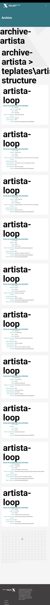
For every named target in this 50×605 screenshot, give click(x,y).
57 (6, 541)
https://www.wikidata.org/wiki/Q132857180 (24, 395)
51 (31, 539)
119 (25, 551)
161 (25, 559)
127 (6, 554)
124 (41, 551)
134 (29, 554)
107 (32, 549)
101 (12, 549)
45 (12, 539)
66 (35, 541)
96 (41, 546)
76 (22, 544)
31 (12, 536)
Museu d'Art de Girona (20, 431)
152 (41, 557)
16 (9, 534)
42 (2, 539)
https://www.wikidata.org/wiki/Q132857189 (24, 121)
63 (25, 541)
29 (6, 536)
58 (9, 541)
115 (12, 551)
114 (9, 551)
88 (15, 546)
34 (22, 536)
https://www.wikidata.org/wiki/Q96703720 (24, 523)
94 (35, 546)
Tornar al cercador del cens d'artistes (15, 105)
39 (38, 536)
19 (19, 534)
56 (2, 541)
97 (45, 546)
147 (25, 557)
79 (32, 544)
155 (6, 559)
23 (32, 534)
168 (3, 562)
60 (15, 541)
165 (38, 559)
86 (9, 546)
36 (28, 536)
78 (28, 544)
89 (19, 546)
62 (22, 541)
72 (9, 544)
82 (41, 544)
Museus (6, 602)
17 (12, 534)
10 (35, 531)
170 (9, 562)
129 (12, 554)
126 (3, 554)
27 (44, 534)
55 (44, 539)
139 (45, 554)
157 (12, 559)
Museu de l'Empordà (19, 114)
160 (22, 559)
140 (3, 557)
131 (19, 554)
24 (35, 534)
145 (19, 557)
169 (6, 562)
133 (25, 554)
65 (32, 541)
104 (22, 549)
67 (38, 541)
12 (41, 531)
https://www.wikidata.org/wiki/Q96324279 (24, 211)
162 (29, 559)
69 (45, 541)
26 (41, 534)
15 (6, 534)
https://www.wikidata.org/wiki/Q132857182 (24, 435)
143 (12, 557)
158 (16, 559)
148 (29, 557)
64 (28, 541)
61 (19, 541)
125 (45, 551)
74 (15, 544)
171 (12, 562)
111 (44, 549)
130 (16, 554)
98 (3, 549)
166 (41, 559)
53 (38, 539)
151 (38, 557)
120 (29, 551)
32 (15, 536)
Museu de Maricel (19, 157)
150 (35, 557)
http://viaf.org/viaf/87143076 (21, 301)
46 (15, 539)
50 (28, 539)
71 (6, 544)
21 (25, 534)
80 (35, 544)
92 (28, 546)
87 (12, 546)
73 (12, 544)
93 (32, 546)
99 (6, 549)
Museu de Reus (33, 471)
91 (25, 546)
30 (9, 536)
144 (16, 557)
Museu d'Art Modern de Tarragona (22, 471)
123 (38, 551)
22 (28, 534)
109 (38, 549)
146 (22, 557)
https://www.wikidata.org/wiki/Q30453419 (24, 300)
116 (15, 551)
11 (38, 531)
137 (38, 554)
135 (32, 554)
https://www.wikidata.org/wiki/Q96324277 (24, 168)
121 (32, 551)
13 (44, 531)
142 (9, 557)
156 (9, 559)
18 (15, 534)
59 (12, 541)
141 (6, 557)
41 (44, 536)
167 (45, 559)
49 (25, 539)
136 (35, 554)
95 (38, 546)
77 (25, 544)
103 (19, 549)
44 (9, 539)
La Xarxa (6, 600)
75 (19, 544)
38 (35, 536)
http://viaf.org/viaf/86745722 (21, 480)
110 (41, 549)
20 (22, 534)
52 (35, 539)
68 (41, 541)
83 (45, 544)
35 (25, 536)
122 (35, 551)
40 (41, 536)
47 (19, 539)
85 (6, 546)
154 (3, 559)
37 (32, 536)
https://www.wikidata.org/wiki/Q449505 (24, 254)
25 (38, 534)
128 (9, 554)
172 (16, 562)
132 (22, 554)
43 (6, 539)
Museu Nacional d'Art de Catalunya (22, 384)
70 (2, 544)
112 (3, 551)
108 (35, 549)
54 (41, 539)
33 (19, 536)
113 (6, 551)
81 (38, 544)
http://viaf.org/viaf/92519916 (21, 256)
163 (32, 559)
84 (3, 546)
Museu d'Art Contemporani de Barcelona (24, 247)
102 (16, 549)
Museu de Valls (41, 471)
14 (2, 534)
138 (41, 554)
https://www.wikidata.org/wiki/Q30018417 (24, 478)
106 (29, 549)
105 (25, 549)
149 (32, 557)
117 (19, 551)
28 (3, 536)
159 (19, 559)
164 (35, 559)
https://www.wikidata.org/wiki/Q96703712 (24, 348)
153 (45, 557)
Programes (6, 604)
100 (9, 549)
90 (22, 546)
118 (22, 551)
